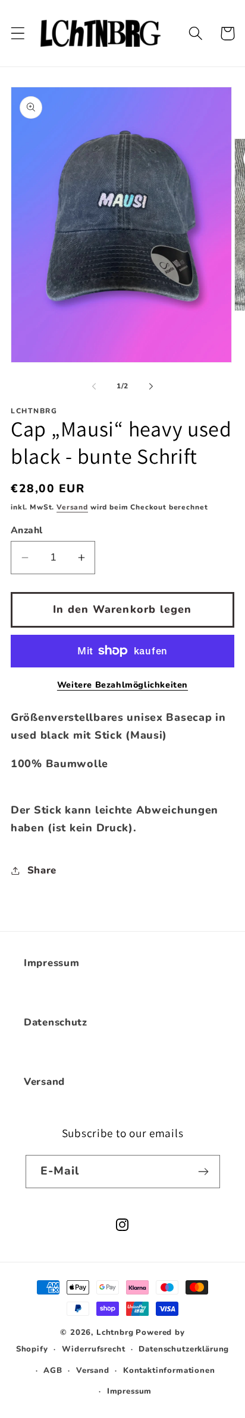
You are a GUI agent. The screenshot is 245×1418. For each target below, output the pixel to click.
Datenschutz (55, 1022)
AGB (52, 1370)
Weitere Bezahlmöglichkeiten (122, 685)
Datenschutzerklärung (184, 1349)
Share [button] (41, 870)
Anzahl (27, 530)
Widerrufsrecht (93, 1349)
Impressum (51, 963)
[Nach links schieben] (94, 387)
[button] (18, 33)
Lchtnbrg (115, 1332)
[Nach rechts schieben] (151, 387)
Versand (72, 507)
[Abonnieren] (203, 1171)
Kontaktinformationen (169, 1370)
